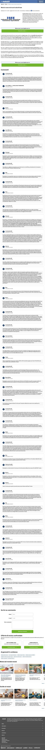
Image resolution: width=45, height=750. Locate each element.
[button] (1, 1)
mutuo (10, 41)
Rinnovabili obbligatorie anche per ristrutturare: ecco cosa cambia (6, 675)
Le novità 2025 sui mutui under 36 (6, 700)
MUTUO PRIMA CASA (11, 642)
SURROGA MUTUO (34, 642)
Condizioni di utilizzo (4, 739)
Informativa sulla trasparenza (5, 740)
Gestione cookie (4, 741)
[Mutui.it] (6, 2)
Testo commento (7, 622)
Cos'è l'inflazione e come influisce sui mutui (20, 700)
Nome (10, 614)
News (6, 4)
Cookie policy (3, 738)
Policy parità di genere (4, 742)
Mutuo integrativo (33, 699)
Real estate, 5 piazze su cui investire (35, 675)
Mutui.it (2, 4)
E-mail (10, 618)
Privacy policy (3, 737)
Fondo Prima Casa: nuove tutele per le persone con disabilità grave (20, 675)
